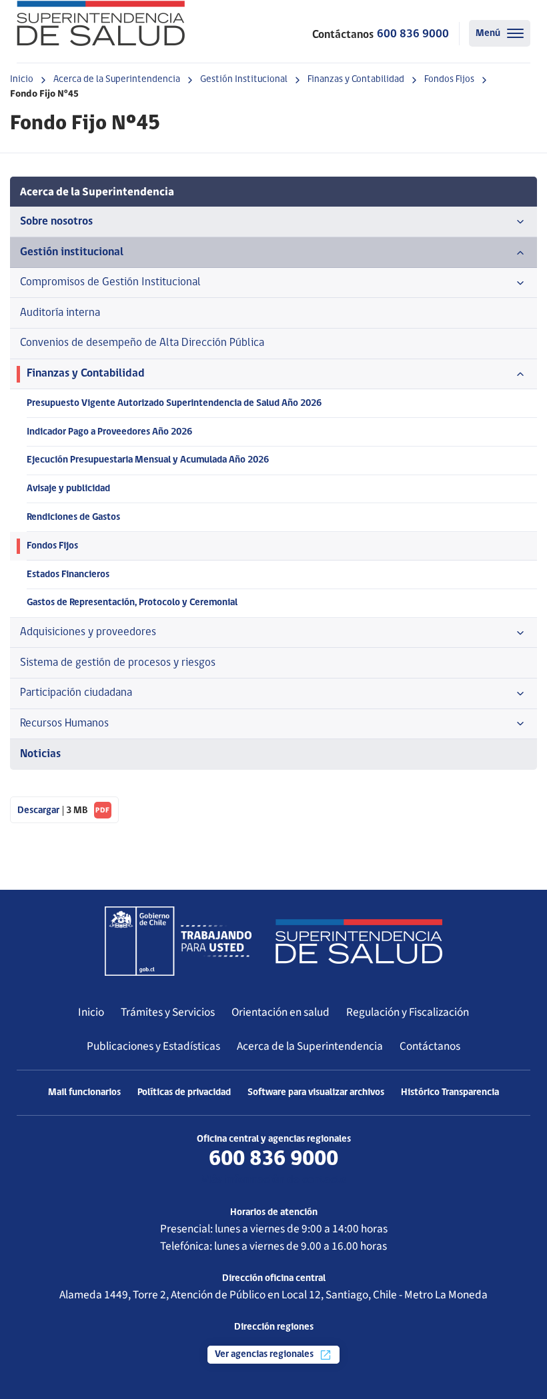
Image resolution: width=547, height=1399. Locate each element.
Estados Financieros (68, 575)
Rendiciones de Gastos (73, 518)
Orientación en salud (280, 1012)
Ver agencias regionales (265, 1355)
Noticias (40, 754)
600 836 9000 (413, 34)
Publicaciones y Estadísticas (153, 1046)
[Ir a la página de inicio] (101, 23)
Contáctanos (430, 1046)
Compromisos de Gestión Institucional (110, 282)
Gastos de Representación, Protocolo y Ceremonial (132, 603)
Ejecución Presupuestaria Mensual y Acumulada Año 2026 (148, 460)
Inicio (21, 80)
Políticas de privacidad (184, 1093)
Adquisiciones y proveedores (88, 632)
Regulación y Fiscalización (407, 1012)
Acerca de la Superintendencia (116, 80)
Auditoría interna (60, 313)
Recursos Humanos (64, 723)
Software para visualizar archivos (315, 1093)
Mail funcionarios (84, 1093)
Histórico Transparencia (450, 1093)
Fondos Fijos (449, 80)
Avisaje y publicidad (68, 489)
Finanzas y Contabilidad (356, 80)
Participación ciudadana (76, 693)
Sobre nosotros (56, 221)
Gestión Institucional (244, 80)
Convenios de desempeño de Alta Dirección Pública (142, 343)
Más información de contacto (273, 1180)
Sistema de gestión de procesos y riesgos (117, 663)
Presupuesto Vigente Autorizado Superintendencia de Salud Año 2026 (174, 404)
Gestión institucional (71, 252)
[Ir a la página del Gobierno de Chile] (178, 941)
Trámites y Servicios (168, 1012)
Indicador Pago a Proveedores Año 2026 (109, 432)
